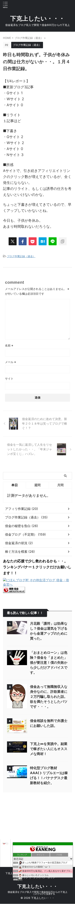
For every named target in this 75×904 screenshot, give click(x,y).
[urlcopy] (63, 241)
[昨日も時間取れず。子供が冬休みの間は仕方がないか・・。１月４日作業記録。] (43, 241)
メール (10, 362)
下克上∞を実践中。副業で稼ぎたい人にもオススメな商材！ (48, 749)
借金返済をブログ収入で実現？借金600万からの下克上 (37, 891)
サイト (9, 378)
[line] (53, 241)
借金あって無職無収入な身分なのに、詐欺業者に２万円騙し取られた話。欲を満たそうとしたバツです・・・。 (48, 697)
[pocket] (33, 241)
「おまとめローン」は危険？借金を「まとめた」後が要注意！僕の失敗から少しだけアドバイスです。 (48, 662)
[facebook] (23, 241)
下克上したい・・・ (37, 18)
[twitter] (13, 241)
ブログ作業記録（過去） (21, 256)
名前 (9, 345)
